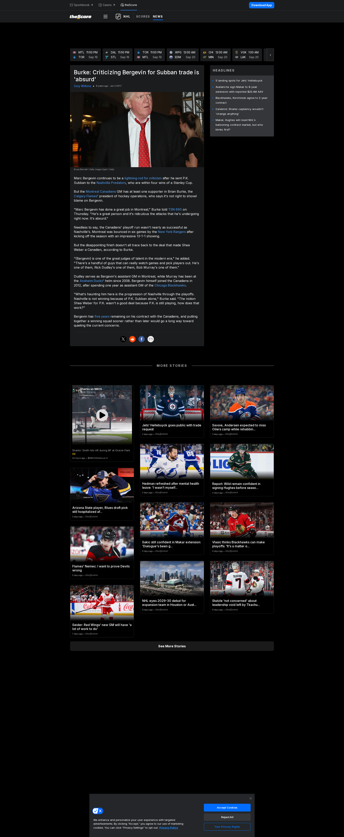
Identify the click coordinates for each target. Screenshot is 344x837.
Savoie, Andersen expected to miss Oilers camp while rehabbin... (239, 427)
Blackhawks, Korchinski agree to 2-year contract (242, 100)
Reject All (227, 817)
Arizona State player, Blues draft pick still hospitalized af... (100, 510)
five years (102, 316)
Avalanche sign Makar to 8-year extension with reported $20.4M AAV (239, 89)
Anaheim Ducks (91, 281)
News (158, 16)
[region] (172, 815)
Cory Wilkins (82, 86)
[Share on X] (123, 339)
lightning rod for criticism (143, 178)
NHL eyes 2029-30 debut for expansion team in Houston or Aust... (169, 603)
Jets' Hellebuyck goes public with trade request (171, 427)
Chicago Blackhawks (170, 285)
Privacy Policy (168, 827)
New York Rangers (172, 232)
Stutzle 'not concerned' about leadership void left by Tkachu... (236, 603)
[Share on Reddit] (132, 339)
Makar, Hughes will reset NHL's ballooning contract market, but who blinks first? (239, 124)
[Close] (250, 798)
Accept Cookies (227, 807)
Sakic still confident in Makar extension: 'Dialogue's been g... (171, 544)
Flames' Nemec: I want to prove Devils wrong (101, 568)
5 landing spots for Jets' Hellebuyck (239, 80)
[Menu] (105, 17)
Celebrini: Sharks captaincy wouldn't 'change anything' (240, 111)
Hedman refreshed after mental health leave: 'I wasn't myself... (170, 486)
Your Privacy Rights (227, 826)
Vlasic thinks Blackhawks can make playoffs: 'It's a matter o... (238, 544)
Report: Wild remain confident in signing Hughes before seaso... (236, 486)
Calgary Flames (85, 196)
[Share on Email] (151, 339)
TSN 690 (175, 209)
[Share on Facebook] (141, 339)
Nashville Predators (111, 183)
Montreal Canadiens (101, 191)
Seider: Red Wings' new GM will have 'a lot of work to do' (102, 627)
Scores (143, 16)
